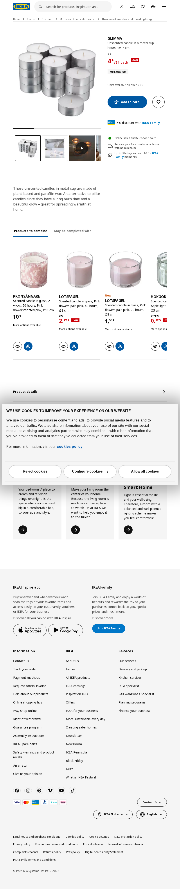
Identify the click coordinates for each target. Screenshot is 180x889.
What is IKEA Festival (81, 777)
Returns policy (52, 852)
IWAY (69, 769)
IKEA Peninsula (76, 752)
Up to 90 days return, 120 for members (136, 155)
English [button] (152, 814)
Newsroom (74, 744)
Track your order (25, 669)
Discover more (102, 618)
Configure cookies (87, 471)
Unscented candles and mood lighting (127, 19)
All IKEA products (78, 677)
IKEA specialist (129, 686)
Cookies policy (75, 837)
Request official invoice (29, 686)
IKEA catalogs (76, 686)
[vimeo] (50, 790)
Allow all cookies (145, 471)
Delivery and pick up (133, 669)
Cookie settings (99, 837)
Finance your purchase (135, 711)
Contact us (21, 661)
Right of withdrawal (27, 719)
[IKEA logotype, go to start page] (21, 6)
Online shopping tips (27, 702)
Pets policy (73, 852)
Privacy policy (21, 844)
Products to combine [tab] (30, 231)
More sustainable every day (85, 719)
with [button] (138, 123)
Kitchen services (130, 677)
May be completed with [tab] (73, 231)
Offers (70, 702)
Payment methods (26, 677)
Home (16, 19)
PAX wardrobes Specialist (136, 694)
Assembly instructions (29, 736)
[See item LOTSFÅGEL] (80, 270)
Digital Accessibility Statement (104, 852)
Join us (71, 669)
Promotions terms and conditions (56, 844)
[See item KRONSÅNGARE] (34, 270)
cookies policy (70, 447)
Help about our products (30, 694)
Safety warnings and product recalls (33, 754)
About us (72, 661)
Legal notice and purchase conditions (36, 837)
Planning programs (132, 702)
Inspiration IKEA (77, 694)
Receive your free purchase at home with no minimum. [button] (137, 146)
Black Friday (74, 761)
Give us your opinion (27, 774)
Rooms (31, 19)
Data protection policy (128, 837)
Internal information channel (126, 844)
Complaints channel (25, 852)
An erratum (21, 765)
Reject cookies (35, 471)
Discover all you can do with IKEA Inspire (42, 618)
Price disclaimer (93, 844)
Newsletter (74, 736)
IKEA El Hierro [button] (113, 814)
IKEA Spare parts (25, 744)
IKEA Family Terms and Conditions (34, 860)
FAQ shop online (25, 711)
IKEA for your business (82, 711)
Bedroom (47, 19)
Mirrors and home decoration (77, 19)
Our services (127, 661)
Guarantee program (27, 727)
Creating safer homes (81, 727)
